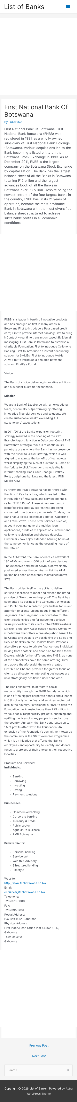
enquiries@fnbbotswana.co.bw (24, 892)
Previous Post (38, 1045)
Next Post (39, 1056)
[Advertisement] (38, 56)
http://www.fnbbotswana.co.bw (25, 883)
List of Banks (24, 7)
